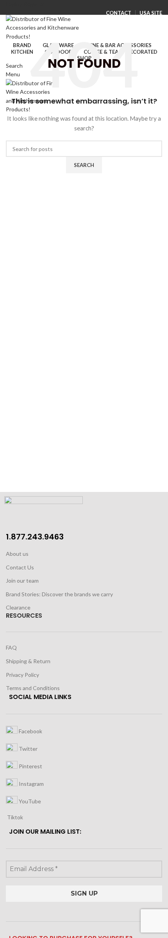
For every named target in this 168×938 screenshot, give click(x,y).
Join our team (22, 580)
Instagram (31, 783)
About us (17, 553)
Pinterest (30, 765)
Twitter (28, 748)
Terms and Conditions (33, 688)
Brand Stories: (24, 594)
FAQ (11, 647)
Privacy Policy (22, 674)
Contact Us (20, 567)
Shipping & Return (28, 661)
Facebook (30, 730)
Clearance (18, 607)
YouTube (29, 800)
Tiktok (14, 817)
